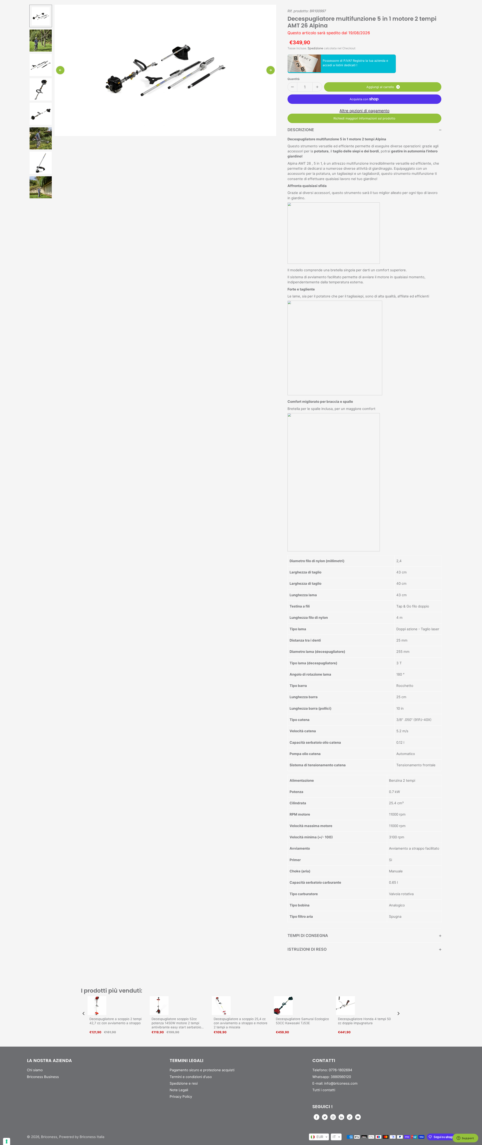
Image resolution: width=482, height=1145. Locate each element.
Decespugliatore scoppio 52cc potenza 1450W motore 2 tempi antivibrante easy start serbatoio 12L (176, 1023)
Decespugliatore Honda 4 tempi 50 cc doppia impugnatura (364, 1021)
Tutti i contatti (323, 1090)
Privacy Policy (181, 1096)
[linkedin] (341, 1117)
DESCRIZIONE (301, 129)
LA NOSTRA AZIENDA (49, 1061)
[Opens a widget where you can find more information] (465, 1138)
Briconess (49, 1137)
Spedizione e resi (184, 1083)
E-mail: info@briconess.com (335, 1083)
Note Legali (179, 1090)
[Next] (270, 70)
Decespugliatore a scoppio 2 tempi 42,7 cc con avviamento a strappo (115, 1021)
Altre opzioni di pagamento (364, 110)
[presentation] (83, 1013)
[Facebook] (316, 1117)
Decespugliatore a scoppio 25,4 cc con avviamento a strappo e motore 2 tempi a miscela (240, 1023)
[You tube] (358, 1117)
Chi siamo (35, 1070)
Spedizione (315, 48)
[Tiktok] (349, 1117)
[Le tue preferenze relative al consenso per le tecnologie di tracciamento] (6, 1141)
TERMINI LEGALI (186, 1061)
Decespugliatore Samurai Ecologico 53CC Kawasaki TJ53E (302, 1021)
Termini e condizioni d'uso (191, 1077)
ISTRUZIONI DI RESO (307, 949)
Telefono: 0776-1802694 (332, 1070)
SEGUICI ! (322, 1107)
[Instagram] (333, 1117)
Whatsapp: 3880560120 (331, 1077)
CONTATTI (323, 1061)
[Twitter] (325, 1117)
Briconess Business (43, 1077)
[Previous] (60, 70)
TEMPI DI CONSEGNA (308, 935)
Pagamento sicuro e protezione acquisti (202, 1070)
